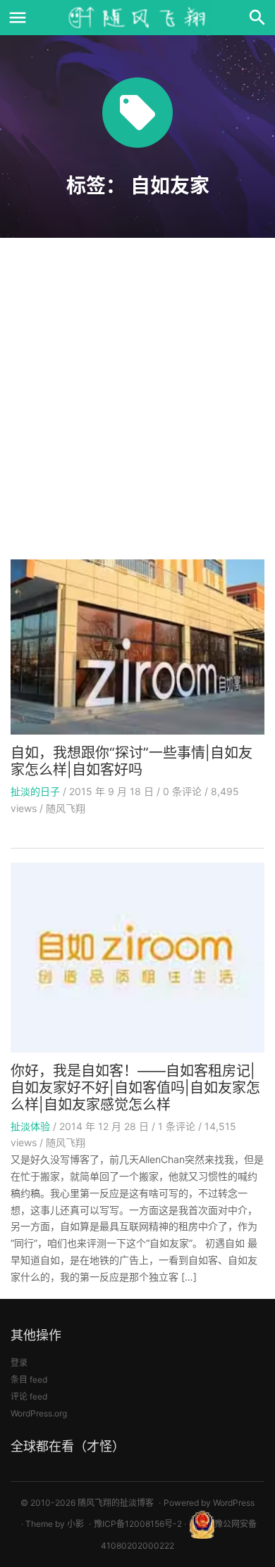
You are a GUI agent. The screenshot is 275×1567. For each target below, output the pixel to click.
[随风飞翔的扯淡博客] (137, 17)
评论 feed (29, 1396)
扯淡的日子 (35, 791)
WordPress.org (39, 1413)
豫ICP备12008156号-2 (138, 1523)
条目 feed (29, 1379)
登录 (19, 1362)
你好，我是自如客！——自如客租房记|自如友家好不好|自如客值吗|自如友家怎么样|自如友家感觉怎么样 (135, 1087)
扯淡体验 (30, 1126)
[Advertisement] (137, 403)
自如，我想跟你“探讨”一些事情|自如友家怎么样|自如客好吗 (131, 761)
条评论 (182, 791)
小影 (75, 1523)
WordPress (234, 1502)
